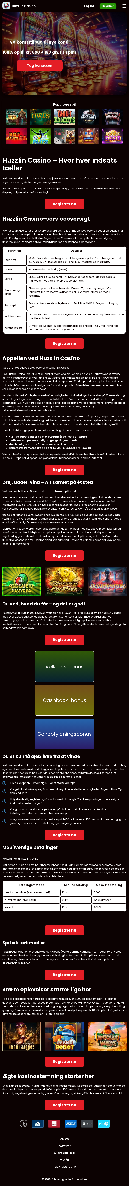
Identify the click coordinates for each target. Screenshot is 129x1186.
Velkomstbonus (64, 666)
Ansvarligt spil (64, 1153)
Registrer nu (64, 204)
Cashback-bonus (64, 700)
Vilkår (64, 1160)
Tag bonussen (40, 65)
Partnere (64, 1146)
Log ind (89, 6)
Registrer (108, 6)
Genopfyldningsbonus (64, 733)
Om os (64, 1139)
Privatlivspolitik (64, 1167)
